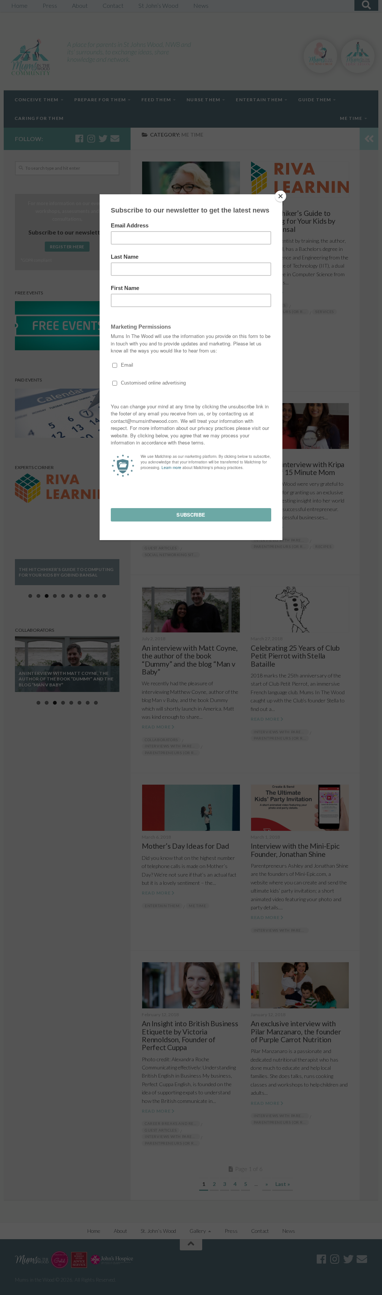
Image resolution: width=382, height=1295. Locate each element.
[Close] (280, 196)
